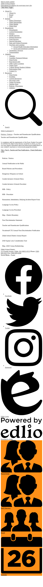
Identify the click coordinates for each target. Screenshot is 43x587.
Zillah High (13, 26)
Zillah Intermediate (15, 22)
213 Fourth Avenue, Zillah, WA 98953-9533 (15, 251)
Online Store (13, 65)
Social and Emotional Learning (23, 48)
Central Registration (15, 32)
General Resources (15, 78)
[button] (8, 11)
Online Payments (14, 82)
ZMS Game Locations (16, 63)
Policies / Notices (6, 134)
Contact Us (13, 71)
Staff (10, 17)
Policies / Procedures (16, 86)
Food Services (14, 39)
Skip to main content (7, 2)
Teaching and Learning (16, 45)
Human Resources (15, 37)
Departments (13, 30)
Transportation (14, 52)
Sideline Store (13, 84)
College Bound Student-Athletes (20, 67)
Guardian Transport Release (18, 58)
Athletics (12, 56)
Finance (11, 34)
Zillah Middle (13, 24)
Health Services (14, 35)
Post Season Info (14, 62)
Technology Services (16, 50)
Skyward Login (14, 80)
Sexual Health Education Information (25, 47)
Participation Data (15, 69)
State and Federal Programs (18, 43)
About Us (12, 13)
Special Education (15, 41)
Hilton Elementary (15, 20)
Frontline (12, 77)
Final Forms (13, 60)
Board (11, 15)
